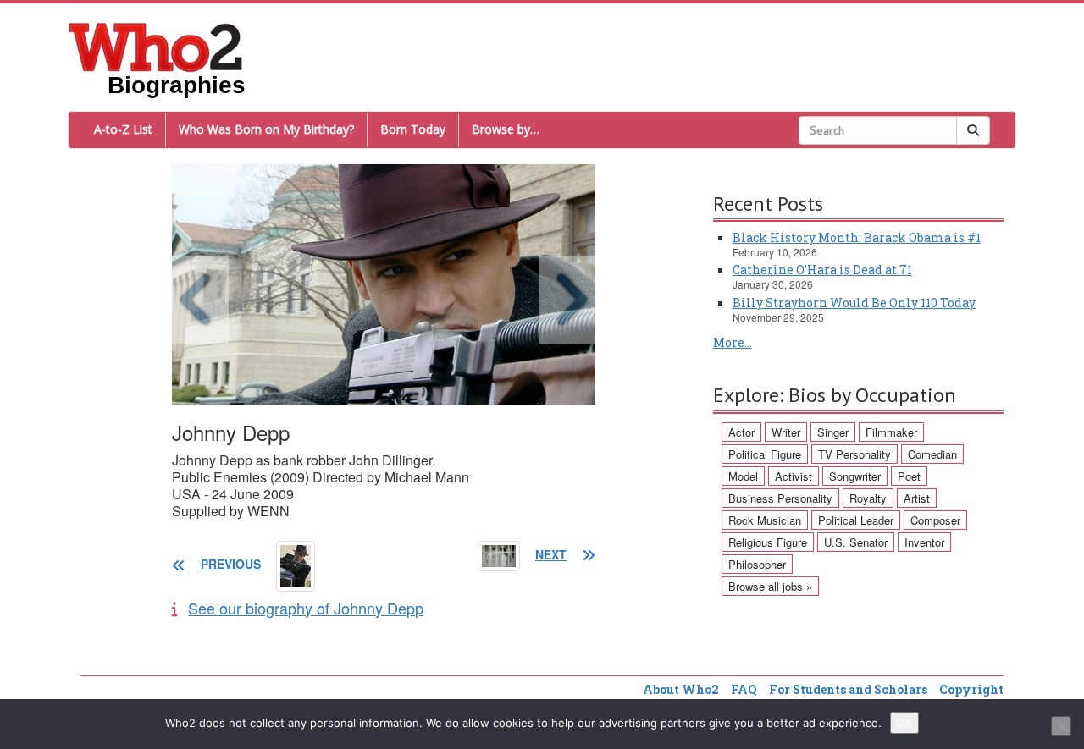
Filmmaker (891, 432)
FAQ (744, 689)
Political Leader (855, 520)
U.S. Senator (856, 542)
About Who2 (681, 689)
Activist (793, 476)
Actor (741, 432)
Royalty (868, 498)
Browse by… (505, 129)
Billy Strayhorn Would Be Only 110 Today (854, 303)
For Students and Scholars (848, 689)
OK (904, 723)
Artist (917, 498)
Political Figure (764, 454)
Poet (909, 476)
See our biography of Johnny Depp (305, 608)
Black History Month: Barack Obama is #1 (857, 237)
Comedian (932, 454)
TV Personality (854, 454)
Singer (833, 432)
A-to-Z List (123, 129)
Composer (935, 520)
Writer (786, 432)
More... (732, 342)
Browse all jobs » (770, 586)
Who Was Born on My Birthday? (266, 129)
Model (743, 476)
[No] (1061, 726)
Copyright (971, 689)
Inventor (924, 542)
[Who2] (156, 45)
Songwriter (855, 476)
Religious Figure (767, 542)
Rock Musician (764, 520)
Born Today (412, 129)
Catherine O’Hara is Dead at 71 (822, 270)
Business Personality (780, 498)
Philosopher (757, 564)
